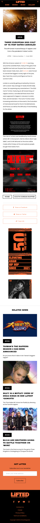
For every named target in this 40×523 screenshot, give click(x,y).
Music (23, 5)
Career (20, 510)
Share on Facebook (21, 207)
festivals (25, 71)
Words (15, 5)
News (7, 5)
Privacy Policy (20, 513)
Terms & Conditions (20, 516)
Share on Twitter (21, 214)
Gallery (31, 5)
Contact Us (20, 507)
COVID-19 (24, 63)
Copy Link (21, 221)
